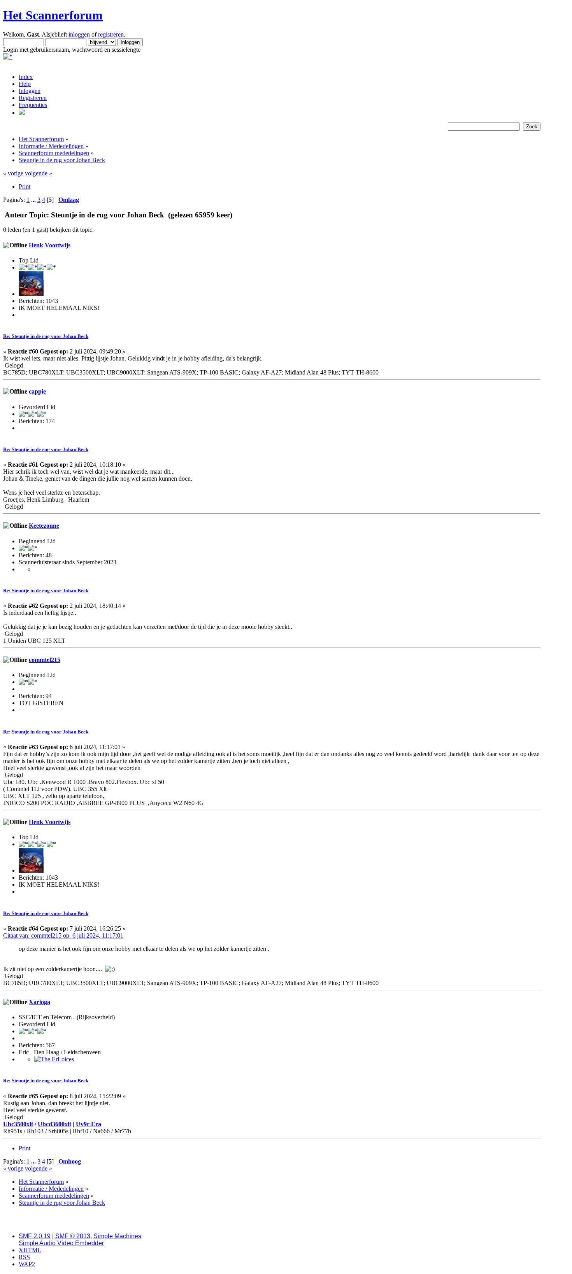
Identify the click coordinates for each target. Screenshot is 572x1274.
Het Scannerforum (53, 15)
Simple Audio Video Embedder (61, 1243)
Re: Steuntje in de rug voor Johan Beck (45, 336)
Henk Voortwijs (49, 245)
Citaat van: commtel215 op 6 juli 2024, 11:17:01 (63, 935)
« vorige (13, 173)
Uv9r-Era (88, 1124)
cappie (37, 391)
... (34, 199)
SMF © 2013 (72, 1236)
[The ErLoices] (54, 1059)
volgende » (38, 173)
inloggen (79, 34)
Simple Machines (117, 1236)
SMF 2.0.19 (35, 1236)
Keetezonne (44, 525)
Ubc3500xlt (18, 1124)
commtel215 (44, 659)
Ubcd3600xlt (54, 1124)
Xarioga (39, 1002)
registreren (111, 34)
